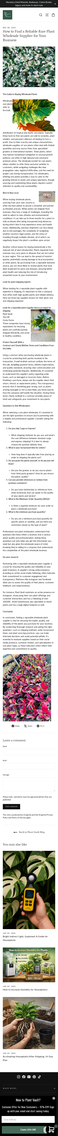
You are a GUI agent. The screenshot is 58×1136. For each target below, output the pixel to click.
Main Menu (10, 1088)
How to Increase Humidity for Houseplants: (25, 989)
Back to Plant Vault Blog (31, 832)
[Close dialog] (53, 1098)
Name (5, 746)
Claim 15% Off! (28, 1130)
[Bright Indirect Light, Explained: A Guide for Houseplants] (29, 890)
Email (5, 760)
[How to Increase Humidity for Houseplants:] (29, 964)
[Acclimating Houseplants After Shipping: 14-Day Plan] (29, 1023)
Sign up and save (13, 1098)
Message (6, 775)
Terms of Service (19, 818)
